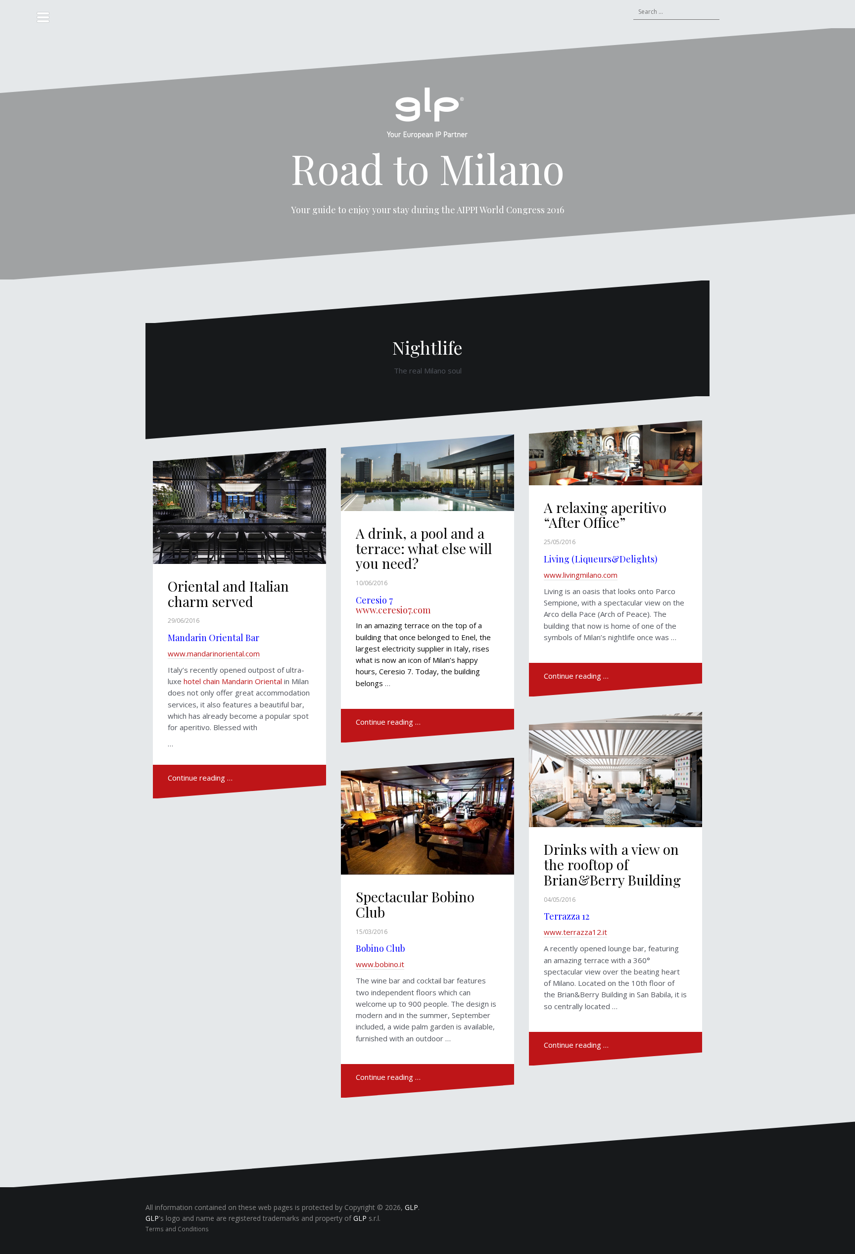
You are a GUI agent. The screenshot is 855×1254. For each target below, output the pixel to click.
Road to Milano (428, 168)
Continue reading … (200, 778)
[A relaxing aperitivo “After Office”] (615, 460)
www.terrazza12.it (575, 932)
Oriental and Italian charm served (228, 593)
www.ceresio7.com (393, 610)
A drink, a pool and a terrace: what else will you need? (424, 548)
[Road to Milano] (427, 116)
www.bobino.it (380, 964)
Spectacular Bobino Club (415, 904)
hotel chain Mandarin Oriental (233, 681)
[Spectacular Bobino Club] (427, 819)
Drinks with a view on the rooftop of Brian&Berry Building (612, 864)
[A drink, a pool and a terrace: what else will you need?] (427, 479)
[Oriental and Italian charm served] (239, 509)
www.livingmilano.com (581, 575)
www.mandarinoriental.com (214, 653)
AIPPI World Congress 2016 (510, 210)
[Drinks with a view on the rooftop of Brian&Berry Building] (615, 772)
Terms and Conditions (177, 1229)
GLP (411, 1207)
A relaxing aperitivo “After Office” (605, 515)
